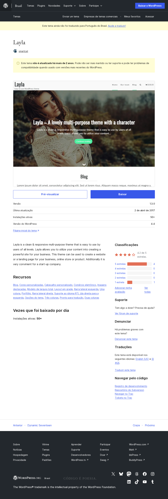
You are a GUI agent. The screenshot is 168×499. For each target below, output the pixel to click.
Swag (104, 460)
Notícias (17, 449)
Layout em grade (63, 289)
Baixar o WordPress (150, 5)
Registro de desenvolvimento (131, 386)
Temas (16, 16)
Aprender (76, 444)
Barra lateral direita (42, 293)
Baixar (122, 194)
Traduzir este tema (125, 370)
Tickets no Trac (123, 397)
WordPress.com (139, 444)
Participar (105, 444)
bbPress (135, 454)
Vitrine (45, 444)
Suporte (75, 449)
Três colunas (52, 297)
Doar (104, 454)
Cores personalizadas (31, 284)
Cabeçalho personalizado (58, 284)
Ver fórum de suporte (126, 313)
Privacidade (19, 460)
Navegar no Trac (124, 393)
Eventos (104, 449)
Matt (133, 449)
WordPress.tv (80, 460)
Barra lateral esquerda (86, 289)
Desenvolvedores (81, 454)
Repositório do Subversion (129, 390)
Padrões (46, 460)
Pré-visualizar (50, 194)
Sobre (16, 444)
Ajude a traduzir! (117, 25)
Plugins (46, 454)
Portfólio (26, 293)
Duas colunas (92, 297)
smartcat (23, 51)
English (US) (142, 359)
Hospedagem (20, 454)
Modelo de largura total (40, 289)
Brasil (47, 478)
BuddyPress (137, 460)
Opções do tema (34, 297)
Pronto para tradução (71, 297)
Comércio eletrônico (85, 284)
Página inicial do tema (25, 230)
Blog (15, 284)
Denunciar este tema (126, 339)
